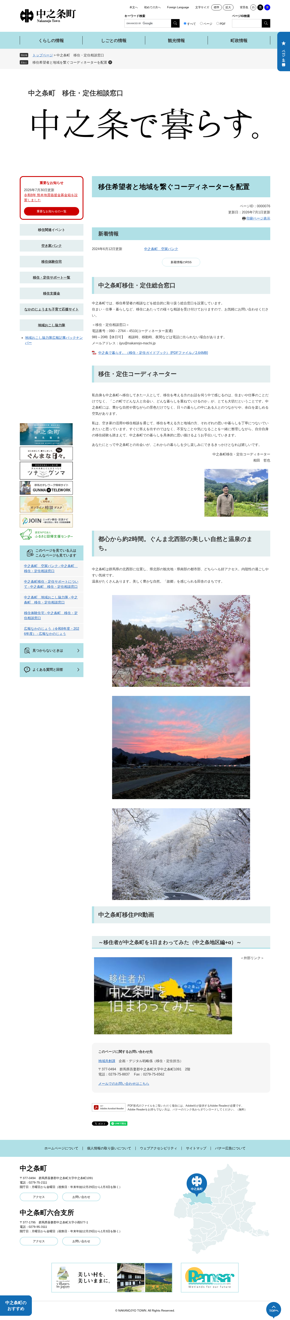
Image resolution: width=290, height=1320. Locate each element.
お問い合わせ (81, 1197)
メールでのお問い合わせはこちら (123, 1083)
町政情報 (239, 40)
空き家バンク (51, 246)
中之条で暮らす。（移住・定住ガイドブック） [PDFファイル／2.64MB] (153, 353)
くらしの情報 (51, 40)
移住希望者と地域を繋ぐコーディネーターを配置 (69, 62)
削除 (110, 62)
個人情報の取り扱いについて (109, 1148)
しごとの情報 (114, 40)
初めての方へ (152, 7)
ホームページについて (61, 1148)
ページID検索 (241, 16)
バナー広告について (230, 1148)
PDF (223, 23)
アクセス (39, 1197)
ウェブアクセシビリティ (158, 1148)
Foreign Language (178, 7)
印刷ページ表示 (258, 218)
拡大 (228, 7)
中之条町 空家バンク (161, 249)
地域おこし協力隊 (51, 325)
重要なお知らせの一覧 (51, 211)
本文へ (134, 7)
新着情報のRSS (181, 262)
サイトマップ (196, 1148)
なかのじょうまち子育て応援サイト (51, 309)
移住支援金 (51, 293)
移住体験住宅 (51, 261)
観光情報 (176, 40)
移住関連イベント (51, 230)
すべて (191, 23)
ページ (207, 23)
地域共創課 (106, 1061)
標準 (216, 7)
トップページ (42, 55)
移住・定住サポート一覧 (51, 277)
